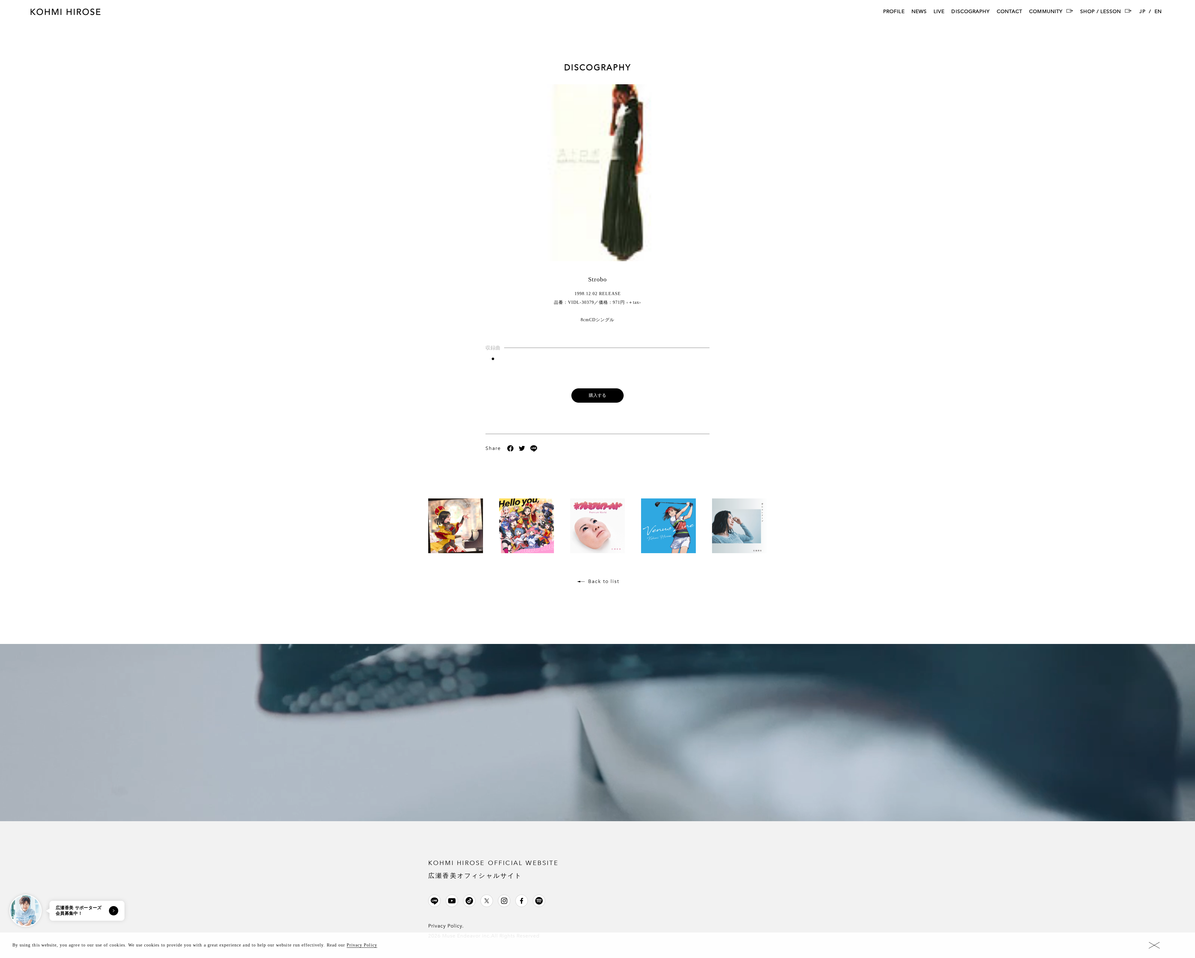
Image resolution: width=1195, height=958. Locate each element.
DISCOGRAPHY (970, 12)
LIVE (939, 12)
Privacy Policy (362, 945)
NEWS (919, 12)
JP (1142, 12)
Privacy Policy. (446, 926)
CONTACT (1010, 12)
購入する (597, 395)
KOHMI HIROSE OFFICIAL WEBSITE (493, 869)
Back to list (603, 581)
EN (1158, 12)
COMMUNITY (1045, 12)
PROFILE (894, 12)
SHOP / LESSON (1100, 12)
